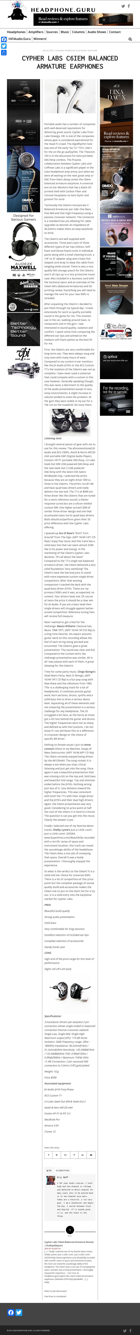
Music (65, 32)
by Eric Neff (92, 50)
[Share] (4, 52)
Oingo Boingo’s (86, 671)
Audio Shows (97, 32)
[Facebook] (4, 39)
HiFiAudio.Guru (19, 39)
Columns (78, 32)
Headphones (16, 32)
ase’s (71, 533)
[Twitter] (4, 46)
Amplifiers (35, 32)
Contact (115, 32)
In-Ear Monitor (81, 50)
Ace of (63, 533)
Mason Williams (66, 626)
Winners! (39, 39)
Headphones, (70, 50)
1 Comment (59, 50)
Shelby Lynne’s (61, 829)
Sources (52, 32)
